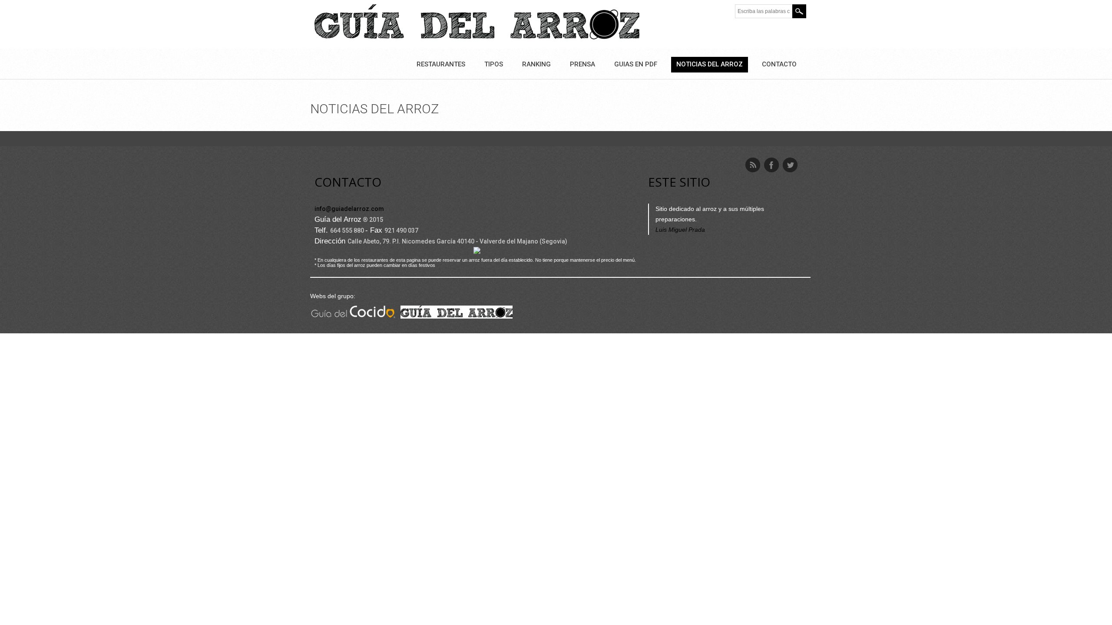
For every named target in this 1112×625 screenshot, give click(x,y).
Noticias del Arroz (709, 64)
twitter (790, 165)
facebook (771, 165)
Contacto (779, 64)
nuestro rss (752, 165)
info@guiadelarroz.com (349, 208)
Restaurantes (441, 64)
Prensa (582, 64)
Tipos (493, 64)
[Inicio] (476, 23)
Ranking (536, 64)
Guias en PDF (635, 64)
